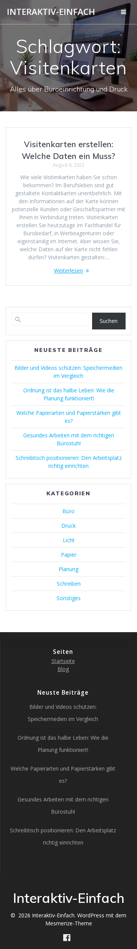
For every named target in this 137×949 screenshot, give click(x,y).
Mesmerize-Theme (68, 923)
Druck (68, 525)
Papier (68, 554)
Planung (68, 569)
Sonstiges (69, 598)
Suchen (109, 320)
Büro (68, 511)
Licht (69, 540)
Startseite (63, 661)
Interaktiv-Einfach (51, 12)
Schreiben (69, 583)
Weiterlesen (68, 270)
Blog (63, 669)
